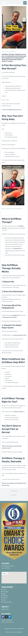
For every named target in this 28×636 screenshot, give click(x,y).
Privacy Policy (9, 620)
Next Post (14, 495)
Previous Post (14, 491)
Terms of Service (10, 622)
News (3, 51)
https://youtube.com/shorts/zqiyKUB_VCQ (12, 208)
